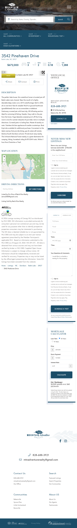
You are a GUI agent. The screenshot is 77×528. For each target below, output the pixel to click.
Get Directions (35, 189)
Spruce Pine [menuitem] (18, 502)
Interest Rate (55, 362)
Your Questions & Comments (60, 253)
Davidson (23, 266)
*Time (52, 245)
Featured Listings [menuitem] (55, 478)
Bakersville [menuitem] (17, 499)
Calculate (61, 375)
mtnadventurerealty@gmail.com (41, 459)
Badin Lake (32, 266)
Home (4, 266)
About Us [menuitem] (52, 499)
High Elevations (11, 46)
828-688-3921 (58, 106)
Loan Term (54, 339)
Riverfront (34, 36)
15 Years (56, 342)
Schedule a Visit (67, 215)
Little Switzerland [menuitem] (20, 505)
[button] (63, 19)
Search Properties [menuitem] (55, 481)
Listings (10, 266)
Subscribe (61, 195)
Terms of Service (65, 317)
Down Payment (56, 354)
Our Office (17, 484)
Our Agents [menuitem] (53, 502)
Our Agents (54, 123)
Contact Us (62, 119)
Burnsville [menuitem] (17, 508)
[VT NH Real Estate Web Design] (59, 523)
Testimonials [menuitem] (53, 505)
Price (52, 346)
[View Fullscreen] (4, 164)
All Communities (12, 36)
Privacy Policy (63, 187)
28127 (40, 266)
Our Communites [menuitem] (55, 484)
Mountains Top (55, 36)
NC (16, 266)
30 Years (63, 339)
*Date (53, 237)
